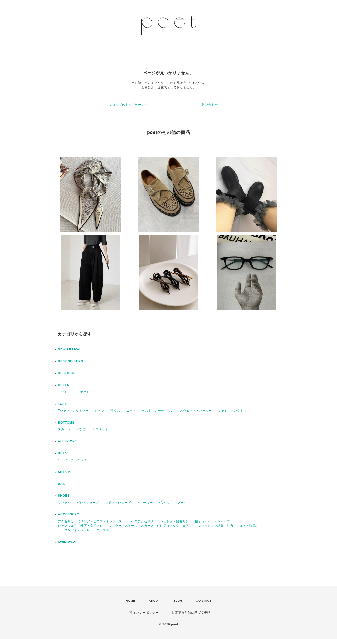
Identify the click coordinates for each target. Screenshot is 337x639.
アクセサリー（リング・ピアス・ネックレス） (91, 521)
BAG (61, 483)
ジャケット (82, 392)
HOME (130, 600)
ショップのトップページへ (128, 104)
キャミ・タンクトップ (234, 410)
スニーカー (145, 502)
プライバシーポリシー (143, 612)
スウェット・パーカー (196, 410)
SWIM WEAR (68, 542)
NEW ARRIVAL (69, 349)
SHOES (64, 495)
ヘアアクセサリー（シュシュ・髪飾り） (160, 521)
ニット (131, 410)
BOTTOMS (66, 422)
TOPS (62, 404)
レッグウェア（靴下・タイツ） (80, 525)
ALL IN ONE (67, 441)
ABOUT (154, 600)
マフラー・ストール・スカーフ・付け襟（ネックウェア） (150, 525)
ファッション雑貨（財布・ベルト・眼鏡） (228, 525)
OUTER (64, 385)
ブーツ (182, 502)
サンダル (64, 502)
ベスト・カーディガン (158, 410)
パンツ (81, 429)
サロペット (100, 429)
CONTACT (204, 600)
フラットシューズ (118, 502)
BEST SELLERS (70, 361)
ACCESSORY (68, 514)
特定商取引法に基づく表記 (191, 612)
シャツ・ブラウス (107, 410)
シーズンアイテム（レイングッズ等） (85, 530)
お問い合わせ (208, 104)
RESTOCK (66, 373)
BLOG (178, 600)
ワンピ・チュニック (72, 460)
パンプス (165, 502)
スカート (64, 429)
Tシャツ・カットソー (73, 410)
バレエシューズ (88, 502)
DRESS (64, 453)
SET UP (64, 472)
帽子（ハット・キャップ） (214, 521)
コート (63, 392)
